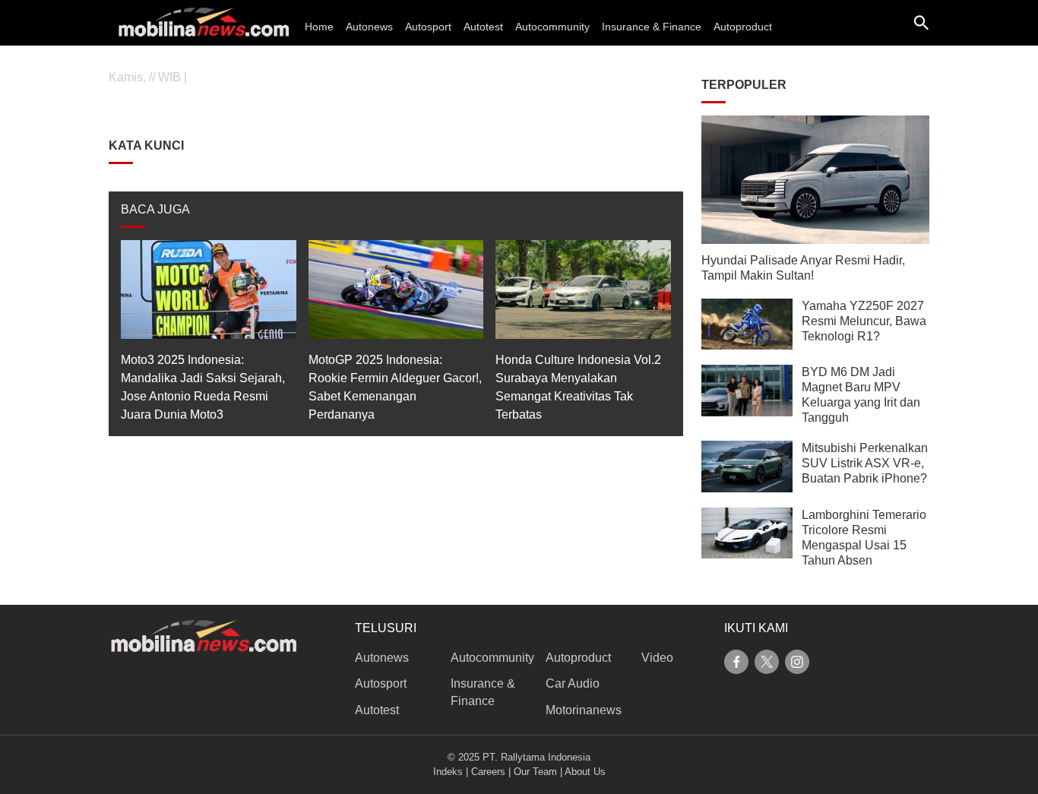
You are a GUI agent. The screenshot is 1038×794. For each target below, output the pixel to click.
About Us (585, 771)
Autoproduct (743, 27)
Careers (488, 771)
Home (319, 27)
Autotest (483, 27)
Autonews (369, 27)
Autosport (428, 27)
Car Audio (573, 683)
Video (657, 657)
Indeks (448, 771)
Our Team (535, 771)
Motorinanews (584, 710)
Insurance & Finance (651, 27)
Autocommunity (552, 27)
